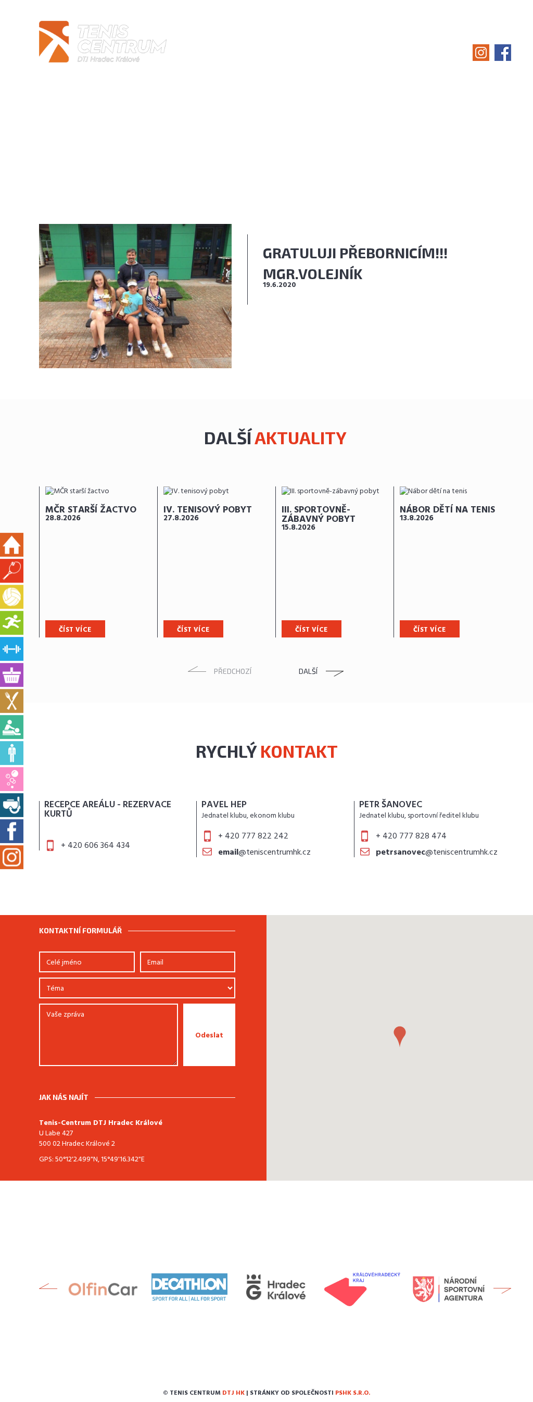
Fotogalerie (307, 39)
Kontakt (493, 39)
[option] (98, 561)
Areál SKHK (440, 39)
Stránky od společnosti (310, 1393)
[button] (399, 1037)
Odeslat (209, 1036)
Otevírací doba (375, 39)
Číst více (75, 629)
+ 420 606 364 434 (95, 846)
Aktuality (248, 39)
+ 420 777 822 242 (253, 836)
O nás (205, 39)
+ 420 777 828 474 (411, 836)
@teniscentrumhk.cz (264, 852)
